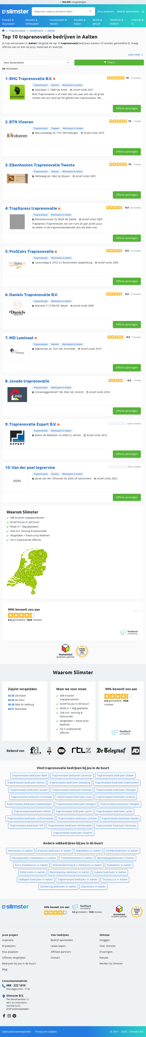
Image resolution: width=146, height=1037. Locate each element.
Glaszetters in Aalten (93, 886)
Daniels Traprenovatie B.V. (33, 294)
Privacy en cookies (46, 1031)
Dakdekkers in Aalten (88, 850)
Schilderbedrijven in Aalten (122, 850)
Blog (4, 969)
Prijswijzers (9, 946)
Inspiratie (8, 940)
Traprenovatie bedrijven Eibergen (116, 789)
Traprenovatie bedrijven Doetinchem (117, 782)
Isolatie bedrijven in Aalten (110, 872)
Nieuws (104, 957)
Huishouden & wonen (58, 21)
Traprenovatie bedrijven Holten (32, 811)
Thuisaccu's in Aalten (114, 879)
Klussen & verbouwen (32, 21)
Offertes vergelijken (14, 957)
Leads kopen (58, 946)
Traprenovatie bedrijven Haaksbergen (29, 804)
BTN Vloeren (21, 122)
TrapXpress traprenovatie (33, 208)
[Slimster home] (15, 11)
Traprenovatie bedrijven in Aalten (78, 879)
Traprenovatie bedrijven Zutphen (73, 832)
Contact (55, 957)
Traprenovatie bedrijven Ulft (26, 825)
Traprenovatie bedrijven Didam (115, 775)
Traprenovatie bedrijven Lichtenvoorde (30, 818)
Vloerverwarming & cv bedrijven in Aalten (77, 865)
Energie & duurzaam (8, 21)
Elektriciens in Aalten (32, 872)
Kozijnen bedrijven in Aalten (54, 850)
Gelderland (36, 30)
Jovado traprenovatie (29, 381)
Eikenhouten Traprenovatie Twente (42, 165)
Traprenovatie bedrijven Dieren (26, 782)
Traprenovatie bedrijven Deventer (72, 775)
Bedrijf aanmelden (128, 11)
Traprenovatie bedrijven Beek (29, 775)
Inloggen (105, 940)
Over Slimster (108, 946)
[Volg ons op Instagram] (9, 1015)
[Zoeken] (90, 11)
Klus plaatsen (106, 11)
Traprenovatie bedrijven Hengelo (76, 804)
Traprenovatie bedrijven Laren (74, 811)
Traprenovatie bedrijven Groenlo (115, 797)
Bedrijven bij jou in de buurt (19, 963)
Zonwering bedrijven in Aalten (58, 886)
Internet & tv (137, 21)
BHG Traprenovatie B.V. (30, 78)
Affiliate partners (61, 951)
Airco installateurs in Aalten (31, 865)
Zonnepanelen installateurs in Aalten (34, 858)
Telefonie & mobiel (116, 21)
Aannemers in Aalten (20, 850)
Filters (111, 62)
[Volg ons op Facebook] (4, 1015)
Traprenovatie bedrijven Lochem (77, 818)
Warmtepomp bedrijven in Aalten (70, 872)
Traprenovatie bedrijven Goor (74, 797)
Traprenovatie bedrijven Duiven (29, 789)
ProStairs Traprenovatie (31, 251)
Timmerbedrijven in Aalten (77, 858)
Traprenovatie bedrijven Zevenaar (116, 825)
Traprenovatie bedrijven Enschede (31, 797)
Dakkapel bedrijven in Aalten (36, 879)
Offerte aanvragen (127, 108)
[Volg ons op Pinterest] (14, 1015)
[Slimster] (4, 30)
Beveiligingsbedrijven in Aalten (115, 858)
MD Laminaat (21, 337)
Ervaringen (106, 951)
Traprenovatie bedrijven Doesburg (69, 782)
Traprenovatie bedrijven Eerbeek (71, 789)
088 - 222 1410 (15, 985)
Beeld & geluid (97, 21)
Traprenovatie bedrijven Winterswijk (69, 825)
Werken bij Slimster (111, 963)
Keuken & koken (79, 21)
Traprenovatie (17, 30)
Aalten (51, 30)
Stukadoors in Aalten (119, 865)
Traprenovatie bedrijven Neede (120, 818)
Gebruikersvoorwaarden (16, 1031)
